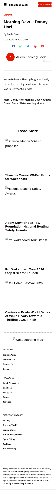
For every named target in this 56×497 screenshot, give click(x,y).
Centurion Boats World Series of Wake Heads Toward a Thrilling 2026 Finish (27, 315)
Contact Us (8, 364)
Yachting (7, 444)
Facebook (7, 388)
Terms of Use (9, 360)
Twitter (6, 397)
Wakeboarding (9, 449)
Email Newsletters (11, 383)
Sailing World (9, 430)
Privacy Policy (9, 355)
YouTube (7, 402)
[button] (13, 46)
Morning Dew (32, 99)
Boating (6, 420)
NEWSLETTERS (45, 4)
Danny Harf (17, 99)
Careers (6, 369)
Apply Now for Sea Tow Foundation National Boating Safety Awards (27, 226)
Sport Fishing (9, 439)
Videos (8, 14)
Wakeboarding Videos (32, 103)
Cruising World (10, 425)
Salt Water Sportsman (13, 434)
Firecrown (43, 477)
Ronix (15, 103)
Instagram (7, 392)
